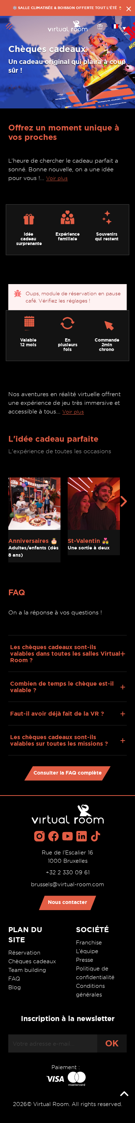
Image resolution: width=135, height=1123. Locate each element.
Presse (84, 960)
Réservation (24, 953)
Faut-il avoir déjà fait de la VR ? (57, 713)
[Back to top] (124, 1094)
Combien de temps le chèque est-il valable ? (62, 686)
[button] (119, 26)
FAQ (14, 979)
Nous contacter (67, 902)
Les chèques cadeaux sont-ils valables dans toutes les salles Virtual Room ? (65, 653)
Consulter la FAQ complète (67, 773)
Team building (27, 970)
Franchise (89, 943)
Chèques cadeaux (32, 961)
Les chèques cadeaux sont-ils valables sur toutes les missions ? (59, 740)
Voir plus (57, 178)
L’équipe (87, 951)
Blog (14, 987)
